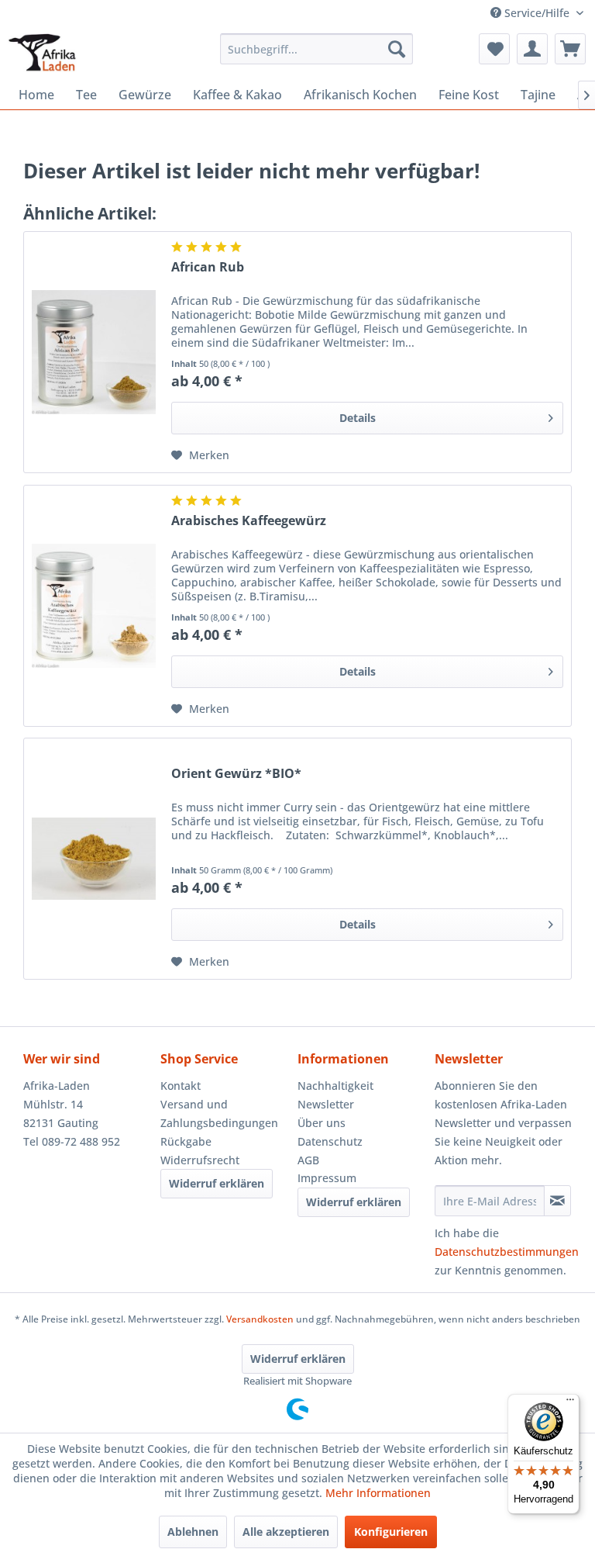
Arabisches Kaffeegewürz (248, 521)
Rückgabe (186, 1141)
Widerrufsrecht (199, 1160)
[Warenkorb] (570, 48)
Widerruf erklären (216, 1183)
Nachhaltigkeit (335, 1085)
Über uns (322, 1122)
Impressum (327, 1177)
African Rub (207, 267)
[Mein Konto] (532, 48)
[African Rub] (94, 352)
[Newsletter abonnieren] (557, 1200)
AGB (308, 1160)
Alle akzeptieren (285, 1531)
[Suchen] (396, 48)
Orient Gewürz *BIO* (236, 774)
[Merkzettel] (494, 48)
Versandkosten (260, 1319)
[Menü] (570, 1403)
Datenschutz (330, 1141)
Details (357, 417)
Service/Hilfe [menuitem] (537, 12)
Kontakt (180, 1085)
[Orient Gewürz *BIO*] (94, 858)
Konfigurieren (391, 1531)
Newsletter (326, 1104)
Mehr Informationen (378, 1492)
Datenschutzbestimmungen (507, 1251)
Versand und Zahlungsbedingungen (219, 1113)
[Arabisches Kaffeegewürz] (94, 605)
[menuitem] (317, 48)
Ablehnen (192, 1531)
